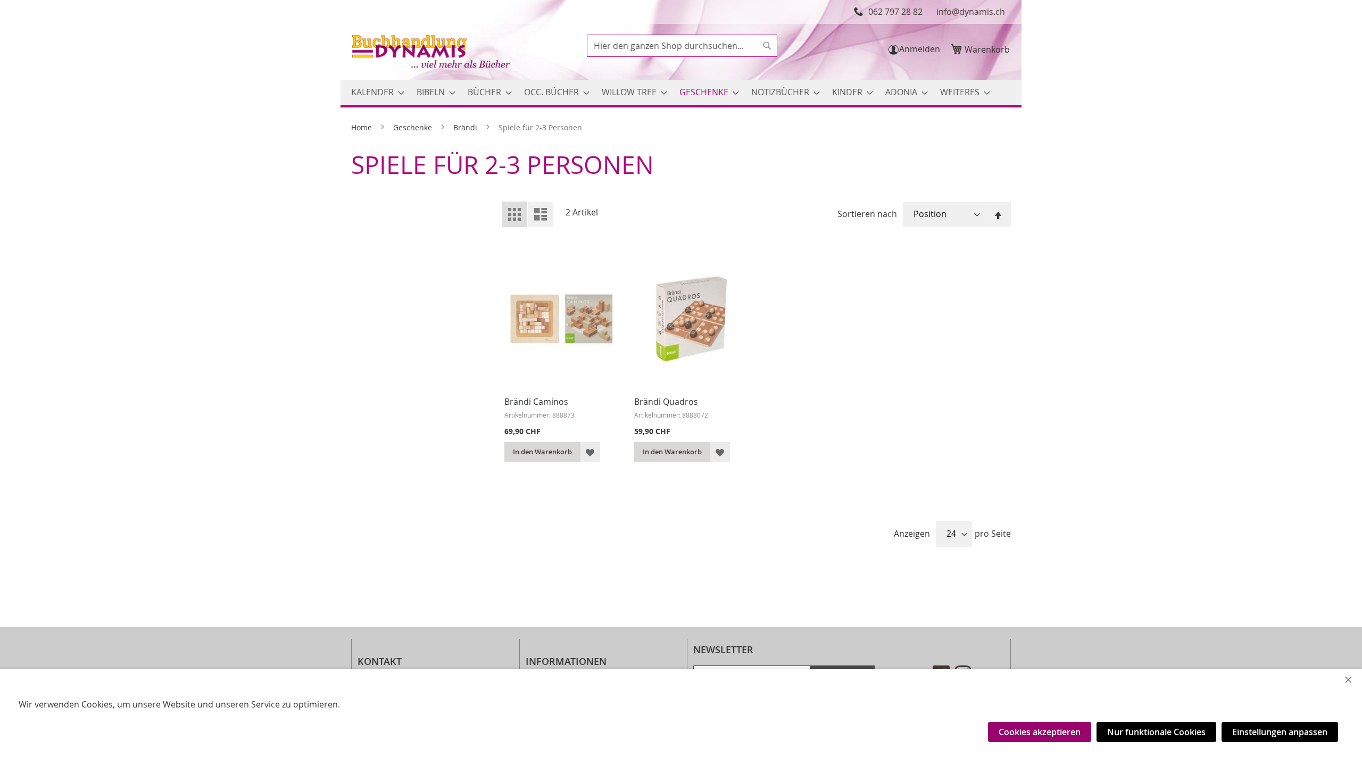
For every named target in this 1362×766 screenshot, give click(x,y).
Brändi (466, 127)
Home (362, 127)
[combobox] (682, 46)
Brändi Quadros (666, 401)
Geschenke (413, 127)
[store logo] (432, 53)
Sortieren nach (867, 214)
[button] (590, 452)
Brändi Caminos (536, 401)
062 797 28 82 (895, 12)
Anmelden (919, 49)
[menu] (680, 92)
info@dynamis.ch (970, 12)
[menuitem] (374, 92)
